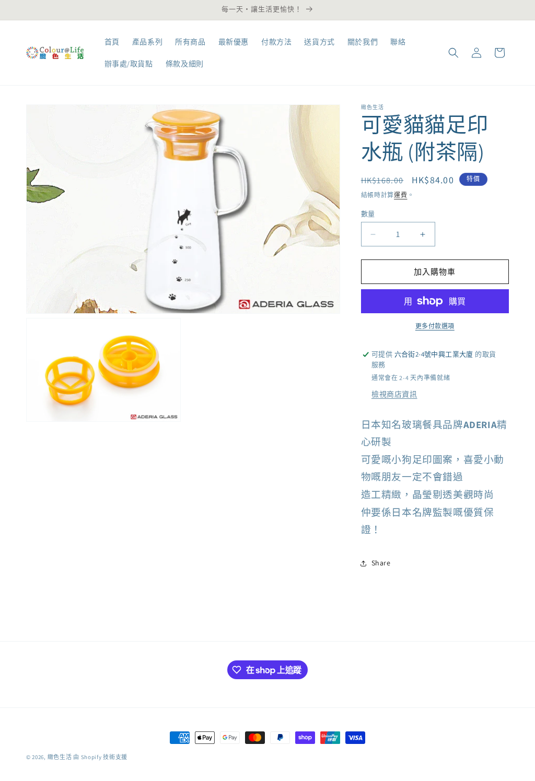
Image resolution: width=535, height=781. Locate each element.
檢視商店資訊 (394, 394)
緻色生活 (60, 757)
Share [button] (381, 562)
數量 (368, 213)
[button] (453, 52)
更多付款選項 (435, 326)
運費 (400, 195)
